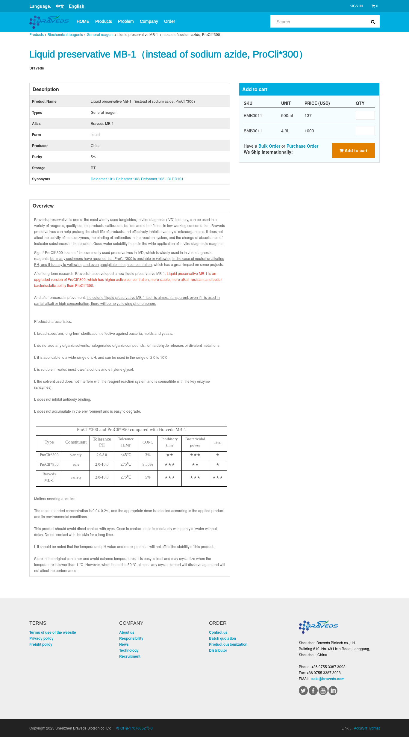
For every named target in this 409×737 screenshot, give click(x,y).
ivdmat (374, 727)
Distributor (218, 650)
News (124, 644)
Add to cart (355, 150)
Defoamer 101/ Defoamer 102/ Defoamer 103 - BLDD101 (137, 178)
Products (103, 21)
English (76, 6)
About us (126, 632)
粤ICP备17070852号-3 (134, 727)
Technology (129, 650)
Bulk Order (269, 146)
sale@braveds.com (328, 678)
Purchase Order (302, 146)
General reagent (100, 34)
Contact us (218, 632)
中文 (60, 6)
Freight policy (40, 644)
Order (169, 21)
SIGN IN (356, 6)
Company (149, 21)
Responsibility (131, 638)
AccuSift (360, 727)
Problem (126, 21)
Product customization (228, 644)
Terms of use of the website (52, 632)
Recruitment (129, 656)
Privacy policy (41, 638)
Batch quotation (222, 638)
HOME (83, 21)
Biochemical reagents (65, 34)
